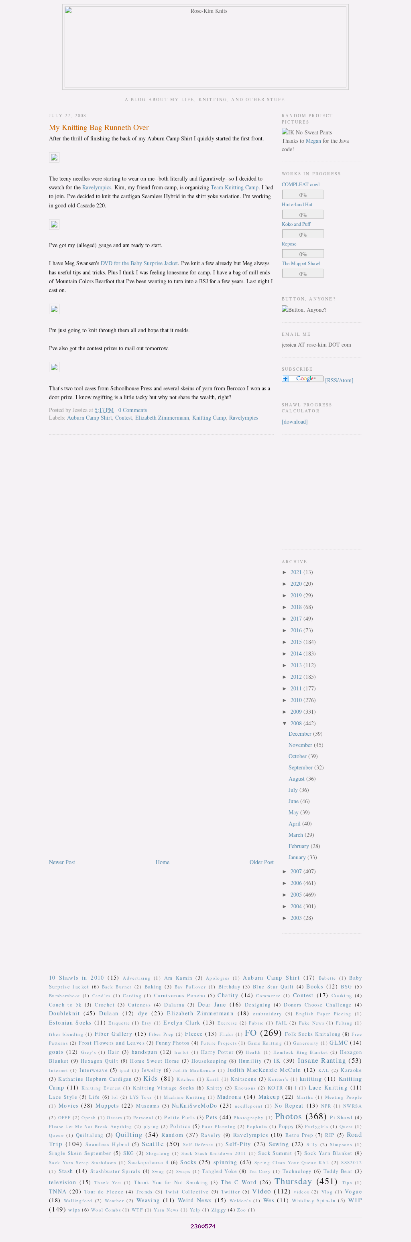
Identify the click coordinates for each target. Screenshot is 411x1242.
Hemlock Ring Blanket (300, 1052)
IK (277, 1060)
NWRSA (352, 1106)
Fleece (194, 1033)
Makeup (269, 1096)
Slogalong (158, 1153)
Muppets (107, 1105)
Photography (249, 1117)
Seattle (153, 1143)
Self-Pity (238, 1144)
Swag (158, 1171)
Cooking (342, 995)
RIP (329, 1135)
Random (172, 1134)
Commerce (268, 995)
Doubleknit (64, 1013)
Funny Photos (173, 1042)
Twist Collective (187, 1191)
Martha (305, 1097)
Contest (123, 417)
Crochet (105, 1004)
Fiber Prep (161, 1034)
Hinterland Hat (297, 204)
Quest (346, 1126)
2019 (297, 595)
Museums (148, 1105)
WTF (137, 1210)
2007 (297, 871)
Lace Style (63, 1097)
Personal (143, 1117)
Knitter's (278, 1079)
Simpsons (341, 1144)
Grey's (88, 1052)
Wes (268, 1200)
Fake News (311, 1023)
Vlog (327, 1192)
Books (314, 986)
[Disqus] (161, 543)
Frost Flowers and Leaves (112, 1042)
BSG (346, 986)
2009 (297, 711)
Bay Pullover (190, 987)
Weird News (195, 1200)
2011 (297, 688)
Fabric (256, 1023)
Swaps (183, 1171)
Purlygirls (316, 1126)
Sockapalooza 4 (148, 1162)
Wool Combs (106, 1210)
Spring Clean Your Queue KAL (292, 1162)
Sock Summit (275, 1153)
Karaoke (351, 1070)
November (301, 745)
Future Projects (219, 1043)
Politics (180, 1126)
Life (94, 1097)
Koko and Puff (296, 224)
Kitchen (186, 1079)
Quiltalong (90, 1135)
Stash (66, 1171)
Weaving (148, 1200)
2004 (297, 906)
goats (56, 1051)
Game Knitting (265, 1043)
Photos (288, 1116)
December (301, 733)
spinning (225, 1162)
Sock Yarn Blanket (328, 1153)
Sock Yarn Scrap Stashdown (82, 1162)
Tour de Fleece (104, 1191)
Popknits (257, 1126)
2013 (297, 665)
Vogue (353, 1191)
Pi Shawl (341, 1117)
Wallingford (78, 1200)
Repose (289, 243)
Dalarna (174, 1004)
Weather (114, 1200)
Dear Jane (212, 1004)
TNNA (58, 1191)
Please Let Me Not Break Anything (90, 1126)
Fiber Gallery (114, 1033)
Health (253, 1052)
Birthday (229, 986)
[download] (295, 421)
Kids (151, 1078)
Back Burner (117, 987)
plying (151, 1126)
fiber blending (66, 1034)
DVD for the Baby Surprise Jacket (139, 263)
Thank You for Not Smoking (171, 1182)
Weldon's (240, 1200)
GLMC (339, 1042)
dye (143, 1013)
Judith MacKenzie (194, 1070)
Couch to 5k (65, 1004)
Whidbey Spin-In (314, 1200)
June (294, 801)
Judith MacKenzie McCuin (264, 1070)
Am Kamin (178, 977)
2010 (297, 700)
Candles (101, 995)
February (300, 846)
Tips (347, 1182)
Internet (58, 1070)
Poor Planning (219, 1126)
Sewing (279, 1144)
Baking (153, 986)
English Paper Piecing (323, 1014)
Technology (297, 1171)
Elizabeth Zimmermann (162, 417)
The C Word (238, 1182)
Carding (132, 995)
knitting (311, 1078)
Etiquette (119, 1023)
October (298, 756)
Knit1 (213, 1079)
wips (74, 1209)
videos (301, 1192)
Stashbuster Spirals (115, 1171)
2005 (297, 894)
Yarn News (166, 1210)
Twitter (230, 1191)
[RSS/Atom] (339, 380)
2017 (297, 618)
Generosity (306, 1043)
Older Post (262, 862)
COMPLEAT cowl (301, 184)
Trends (144, 1191)
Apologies (218, 978)
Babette (327, 978)
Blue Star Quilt (273, 986)
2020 (297, 583)
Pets (212, 1117)
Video (261, 1190)
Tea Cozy (260, 1171)
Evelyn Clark (182, 1022)
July (294, 790)
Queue (56, 1135)
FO (251, 1032)
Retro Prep (299, 1135)
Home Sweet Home (154, 1060)
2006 (297, 883)
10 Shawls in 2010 (76, 977)
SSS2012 (351, 1162)
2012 (297, 676)
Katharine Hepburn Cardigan (95, 1079)
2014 (297, 653)
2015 (297, 641)
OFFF (64, 1117)
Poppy (286, 1126)
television (62, 1182)
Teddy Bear (338, 1171)
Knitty (214, 1087)
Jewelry (152, 1070)
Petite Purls (179, 1117)
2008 (297, 723)
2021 (297, 572)
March (297, 834)
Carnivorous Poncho (180, 995)
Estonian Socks (70, 1022)
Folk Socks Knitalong (313, 1034)
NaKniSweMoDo (195, 1105)
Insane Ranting (322, 1060)
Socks (188, 1162)
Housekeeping (209, 1060)
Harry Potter (217, 1052)
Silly (312, 1144)
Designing (258, 1004)
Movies (68, 1105)
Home (162, 862)
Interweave (93, 1070)
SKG (128, 1153)
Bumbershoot (64, 995)
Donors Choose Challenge (318, 1004)
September (301, 767)
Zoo (241, 1210)
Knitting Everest (101, 1088)
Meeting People (343, 1097)
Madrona (229, 1096)
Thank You (107, 1182)
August (297, 778)
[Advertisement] (306, 491)
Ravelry (211, 1135)
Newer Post (62, 862)
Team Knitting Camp (234, 187)
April (295, 823)
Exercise (228, 1023)
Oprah (88, 1117)
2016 (297, 630)
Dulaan (108, 1013)
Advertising (137, 978)
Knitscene (244, 1079)
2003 (297, 917)
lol (115, 1097)
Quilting (129, 1134)
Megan (313, 140)
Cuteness (139, 1004)
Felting (344, 1023)
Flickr (227, 1034)
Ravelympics (96, 187)
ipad (125, 1070)
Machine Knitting (185, 1097)
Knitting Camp (209, 417)
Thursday (293, 1181)
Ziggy (219, 1209)
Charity (228, 995)
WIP (355, 1199)
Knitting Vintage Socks (163, 1087)
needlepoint (248, 1106)
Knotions (245, 1088)
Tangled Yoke (219, 1171)
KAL (323, 1070)
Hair (114, 1052)
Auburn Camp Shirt (89, 417)
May (294, 812)
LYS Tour (141, 1097)
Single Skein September (80, 1153)
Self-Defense (198, 1144)
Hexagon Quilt (99, 1060)
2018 (297, 607)
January (298, 857)
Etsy (147, 1023)
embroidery (267, 1013)
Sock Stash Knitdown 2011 (213, 1153)
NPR (326, 1106)
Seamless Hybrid (107, 1144)
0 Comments (132, 410)
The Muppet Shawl (301, 263)
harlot (182, 1052)
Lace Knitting (328, 1087)
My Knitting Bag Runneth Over (99, 127)
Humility (250, 1060)
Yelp (195, 1210)
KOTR (275, 1087)
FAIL (282, 1023)
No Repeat (289, 1105)
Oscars (114, 1117)
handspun (144, 1051)
